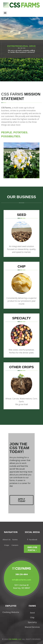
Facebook (33, 539)
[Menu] (5, 13)
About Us (7, 539)
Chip (32, 617)
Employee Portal (32, 549)
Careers (15, 545)
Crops (6, 545)
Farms (15, 539)
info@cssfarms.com (21, 579)
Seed (32, 612)
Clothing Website (10, 612)
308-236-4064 (21, 574)
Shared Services (32, 627)
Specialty (32, 622)
